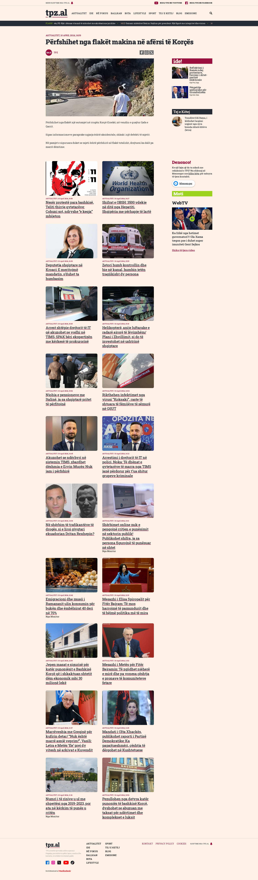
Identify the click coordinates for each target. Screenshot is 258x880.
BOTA (128, 13)
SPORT (152, 13)
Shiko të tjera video (183, 250)
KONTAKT (147, 843)
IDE (91, 13)
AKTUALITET (79, 13)
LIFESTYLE (139, 13)
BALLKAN (116, 13)
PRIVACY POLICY (165, 843)
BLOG (179, 13)
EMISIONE (191, 13)
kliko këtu (193, 173)
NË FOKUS (102, 13)
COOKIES (181, 843)
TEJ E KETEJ (166, 13)
